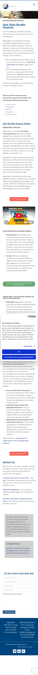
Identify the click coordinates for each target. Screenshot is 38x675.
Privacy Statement (22, 647)
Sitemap (30, 647)
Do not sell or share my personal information (19, 357)
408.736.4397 (28, 637)
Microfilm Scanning (10, 625)
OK (19, 352)
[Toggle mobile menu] (34, 4)
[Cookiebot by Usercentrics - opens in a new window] (28, 316)
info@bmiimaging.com (27, 632)
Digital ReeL (11, 622)
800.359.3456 (29, 635)
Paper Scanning (10, 627)
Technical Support (10, 632)
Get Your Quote (10, 630)
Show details (28, 346)
